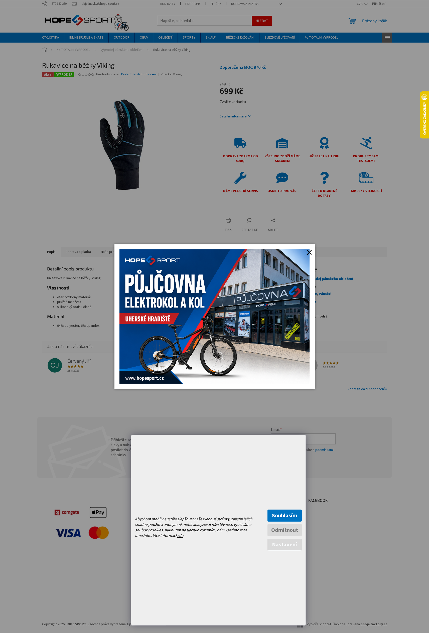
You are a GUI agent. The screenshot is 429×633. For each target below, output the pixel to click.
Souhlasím (284, 516)
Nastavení (284, 545)
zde (180, 535)
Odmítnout (284, 530)
